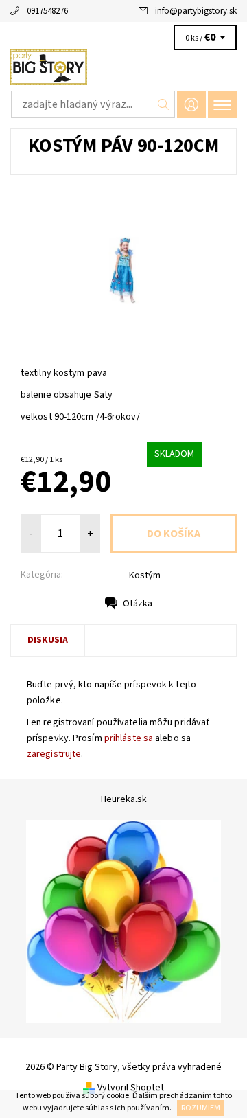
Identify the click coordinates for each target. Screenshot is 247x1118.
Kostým (145, 575)
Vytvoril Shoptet (130, 1088)
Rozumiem (200, 1108)
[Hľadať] (163, 104)
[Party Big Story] (123, 67)
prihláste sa (128, 738)
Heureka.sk (124, 799)
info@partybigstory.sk (196, 11)
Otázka (137, 604)
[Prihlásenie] (191, 104)
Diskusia (47, 640)
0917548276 (47, 11)
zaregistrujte (54, 754)
